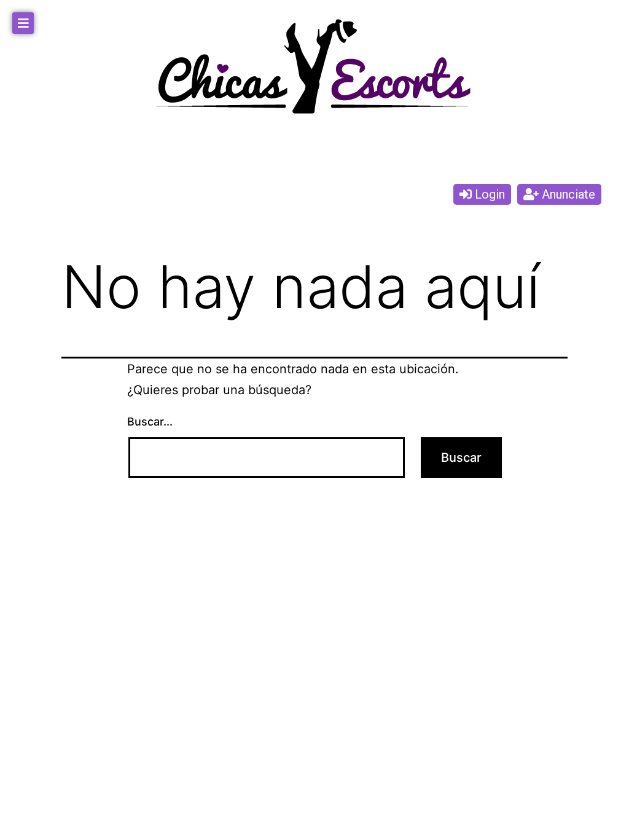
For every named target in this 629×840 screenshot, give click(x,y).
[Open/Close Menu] (23, 23)
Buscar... (150, 421)
